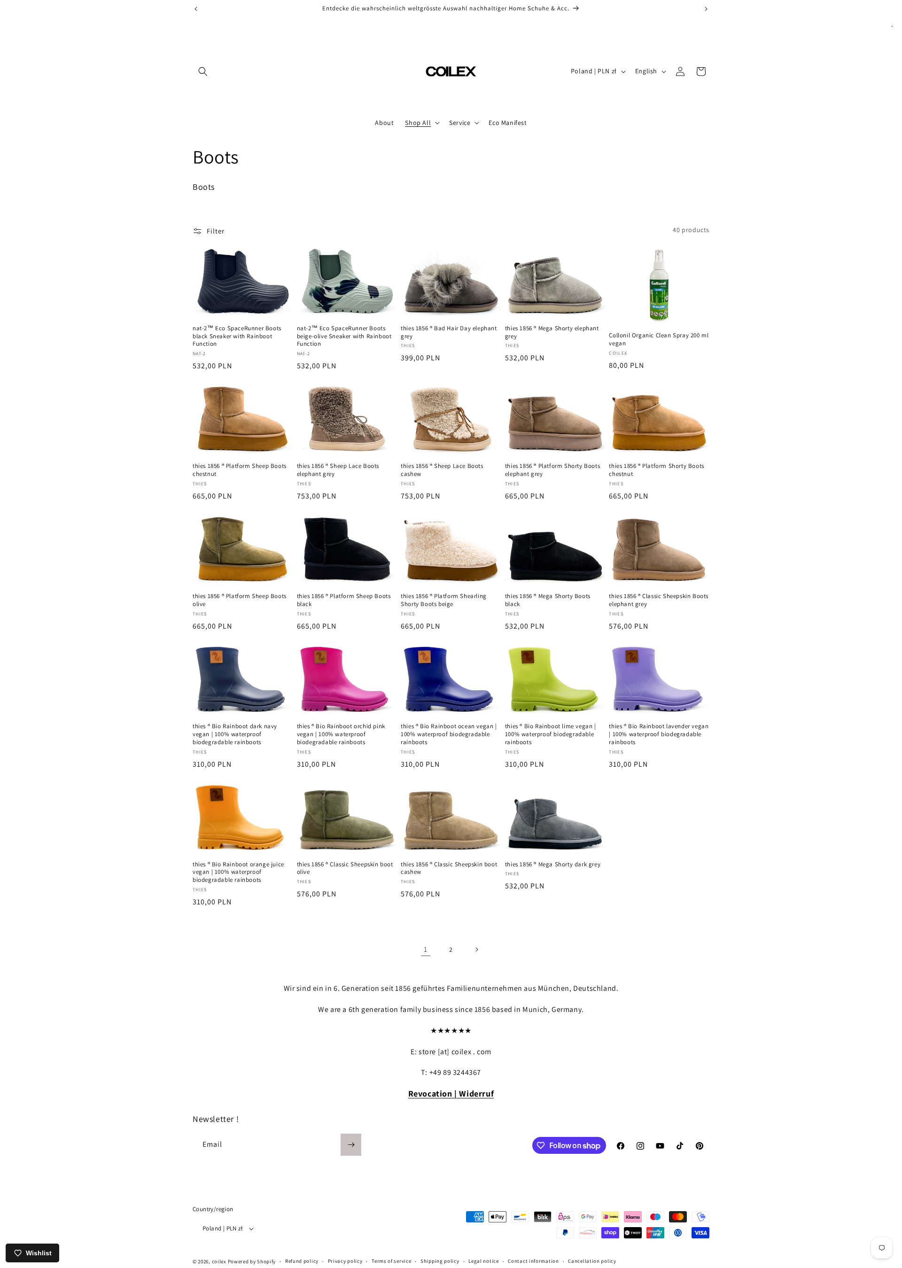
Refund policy (302, 1261)
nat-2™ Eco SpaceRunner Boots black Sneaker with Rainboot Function (237, 336)
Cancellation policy (592, 1261)
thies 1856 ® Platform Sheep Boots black (344, 600)
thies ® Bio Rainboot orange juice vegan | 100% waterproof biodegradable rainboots (238, 872)
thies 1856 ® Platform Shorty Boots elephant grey (552, 470)
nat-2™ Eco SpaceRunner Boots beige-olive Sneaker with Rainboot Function (344, 336)
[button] (203, 71)
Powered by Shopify (252, 1261)
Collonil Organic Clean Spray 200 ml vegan (658, 339)
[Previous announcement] (196, 9)
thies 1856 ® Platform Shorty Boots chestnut (656, 470)
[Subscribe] (351, 1145)
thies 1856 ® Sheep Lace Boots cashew (442, 470)
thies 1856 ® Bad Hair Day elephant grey (449, 332)
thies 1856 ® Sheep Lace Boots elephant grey (338, 470)
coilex (219, 1261)
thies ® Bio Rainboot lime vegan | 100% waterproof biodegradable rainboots (550, 734)
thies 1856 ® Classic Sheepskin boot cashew (449, 868)
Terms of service (391, 1261)
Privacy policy (345, 1261)
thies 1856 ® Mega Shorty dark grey (552, 864)
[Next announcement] (706, 9)
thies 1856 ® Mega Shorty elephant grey (552, 332)
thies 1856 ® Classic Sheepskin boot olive (345, 868)
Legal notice (483, 1261)
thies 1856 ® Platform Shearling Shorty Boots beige (444, 600)
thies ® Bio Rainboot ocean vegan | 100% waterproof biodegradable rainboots (449, 734)
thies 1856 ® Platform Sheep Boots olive (240, 600)
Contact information (533, 1261)
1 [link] (426, 949)
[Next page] (476, 949)
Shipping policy (439, 1261)
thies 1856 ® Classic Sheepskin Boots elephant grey (658, 600)
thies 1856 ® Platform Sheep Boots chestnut (240, 470)
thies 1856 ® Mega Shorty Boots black (548, 600)
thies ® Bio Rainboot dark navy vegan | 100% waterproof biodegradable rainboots (235, 734)
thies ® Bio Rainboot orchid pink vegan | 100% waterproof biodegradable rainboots (341, 734)
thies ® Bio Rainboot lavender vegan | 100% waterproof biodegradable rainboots (658, 734)
